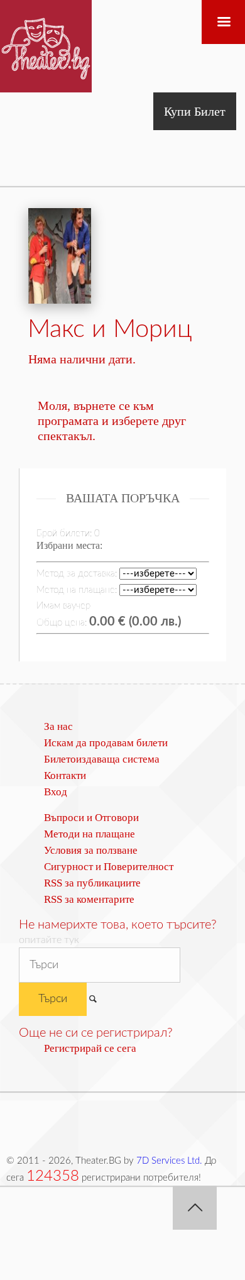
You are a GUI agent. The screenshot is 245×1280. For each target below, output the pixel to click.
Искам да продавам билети (106, 743)
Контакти (65, 775)
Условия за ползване (91, 850)
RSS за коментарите (89, 899)
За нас (58, 726)
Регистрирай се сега (90, 1048)
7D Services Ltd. (169, 1161)
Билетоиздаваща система (102, 759)
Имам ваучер (63, 605)
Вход (55, 792)
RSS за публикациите (92, 883)
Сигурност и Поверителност (108, 867)
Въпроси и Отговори (91, 818)
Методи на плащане (89, 834)
